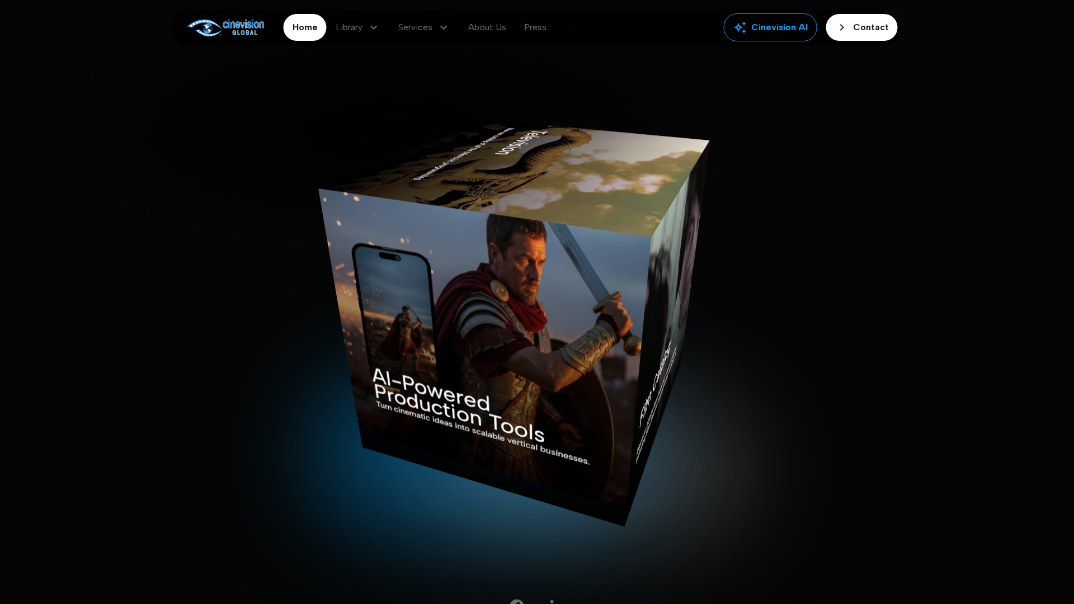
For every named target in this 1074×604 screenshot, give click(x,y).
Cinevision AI (770, 27)
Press (535, 27)
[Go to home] (226, 28)
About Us (487, 27)
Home (305, 27)
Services (424, 27)
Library (358, 27)
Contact (862, 27)
